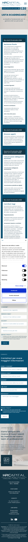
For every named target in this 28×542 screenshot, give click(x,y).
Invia (5, 343)
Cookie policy (14, 512)
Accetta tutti (14, 290)
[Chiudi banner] (25, 240)
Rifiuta (14, 300)
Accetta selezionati (14, 295)
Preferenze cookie (14, 514)
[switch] (24, 270)
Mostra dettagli (19, 285)
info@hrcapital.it (16, 502)
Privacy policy (14, 510)
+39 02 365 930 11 (14, 501)
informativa (24, 336)
